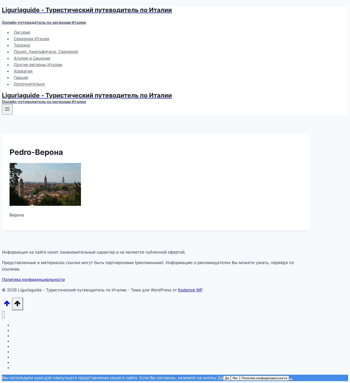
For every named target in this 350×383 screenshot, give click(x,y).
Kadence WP (190, 290)
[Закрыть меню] (3, 315)
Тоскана (22, 45)
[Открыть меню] (7, 109)
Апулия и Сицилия (32, 58)
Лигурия (22, 32)
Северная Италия (31, 38)
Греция (21, 77)
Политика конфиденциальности (33, 279)
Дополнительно (29, 84)
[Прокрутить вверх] (7, 305)
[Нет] (291, 379)
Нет (235, 378)
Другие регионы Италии (38, 64)
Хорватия (23, 71)
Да (227, 378)
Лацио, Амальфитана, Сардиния (46, 51)
